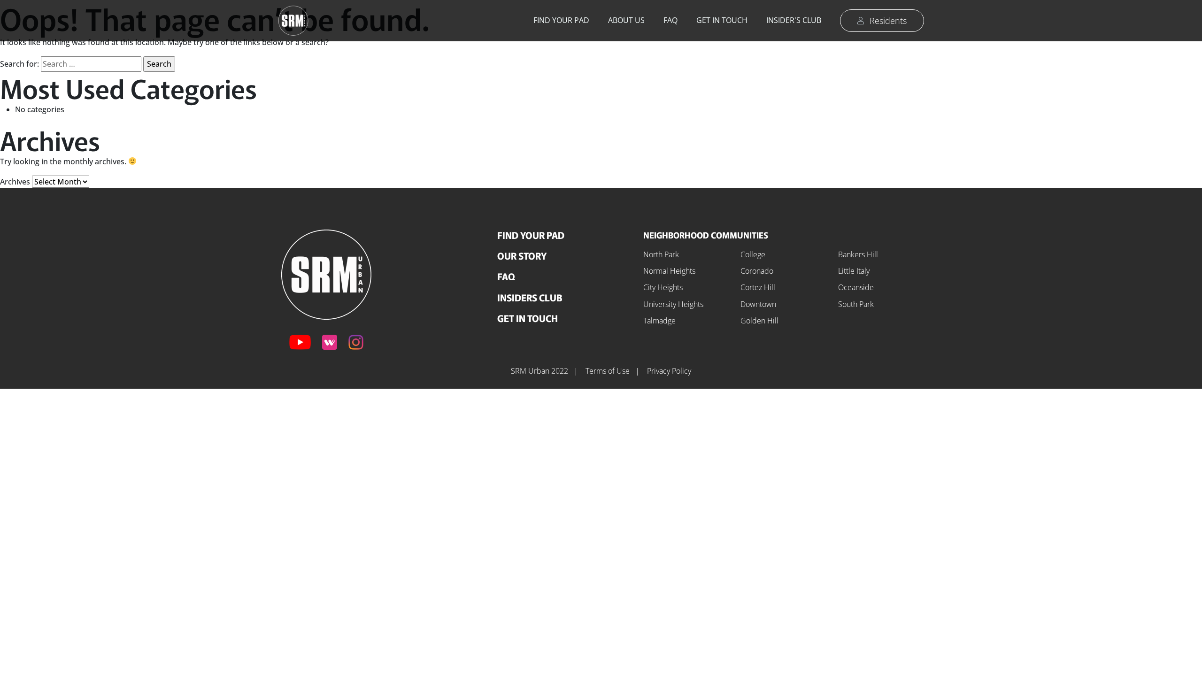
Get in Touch (721, 20)
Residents (888, 20)
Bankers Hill (858, 254)
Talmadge (659, 320)
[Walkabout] (329, 342)
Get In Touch (527, 318)
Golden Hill (759, 320)
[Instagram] (355, 342)
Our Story (522, 255)
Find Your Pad (561, 20)
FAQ (670, 20)
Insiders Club (529, 297)
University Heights (673, 304)
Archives (15, 182)
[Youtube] (300, 342)
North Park (661, 254)
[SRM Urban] (326, 274)
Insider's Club (793, 20)
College (752, 254)
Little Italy (854, 271)
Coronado (756, 271)
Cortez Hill (757, 287)
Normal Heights (669, 271)
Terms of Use (609, 371)
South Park (856, 304)
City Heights (663, 287)
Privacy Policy (669, 371)
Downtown (758, 304)
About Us (626, 20)
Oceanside (856, 287)
